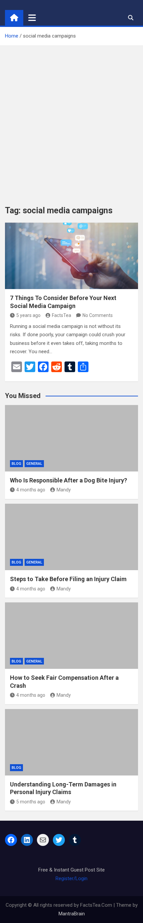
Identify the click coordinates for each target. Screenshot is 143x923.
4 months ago (30, 489)
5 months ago (30, 801)
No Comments (97, 315)
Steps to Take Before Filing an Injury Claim (68, 578)
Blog (16, 463)
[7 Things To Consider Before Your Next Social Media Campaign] (71, 256)
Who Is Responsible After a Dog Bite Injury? (68, 480)
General (34, 463)
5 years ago (28, 315)
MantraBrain (72, 914)
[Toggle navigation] (32, 17)
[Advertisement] (71, 120)
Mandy (64, 489)
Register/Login (71, 878)
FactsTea (61, 315)
